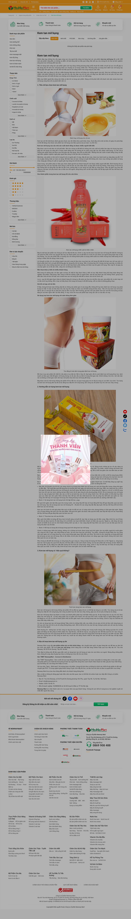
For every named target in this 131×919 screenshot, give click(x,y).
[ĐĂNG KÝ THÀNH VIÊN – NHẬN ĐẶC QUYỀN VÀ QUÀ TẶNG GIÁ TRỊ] (65, 459)
